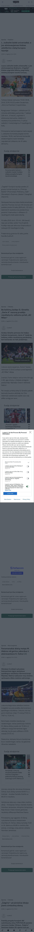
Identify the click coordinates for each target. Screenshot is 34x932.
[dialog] (17, 466)
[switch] (27, 466)
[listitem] (17, 462)
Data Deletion (7, 499)
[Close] (30, 432)
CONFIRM (10, 493)
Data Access (17, 499)
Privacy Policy (26, 499)
